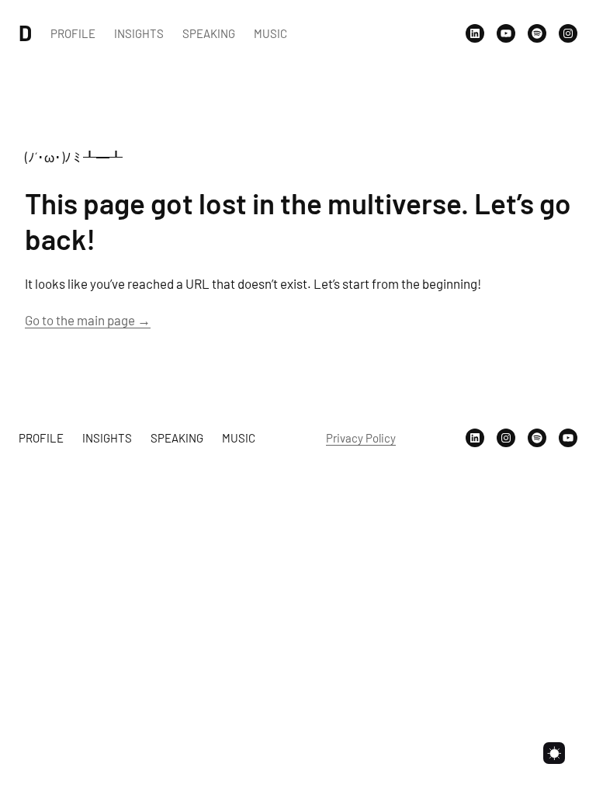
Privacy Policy (361, 438)
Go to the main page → (88, 320)
